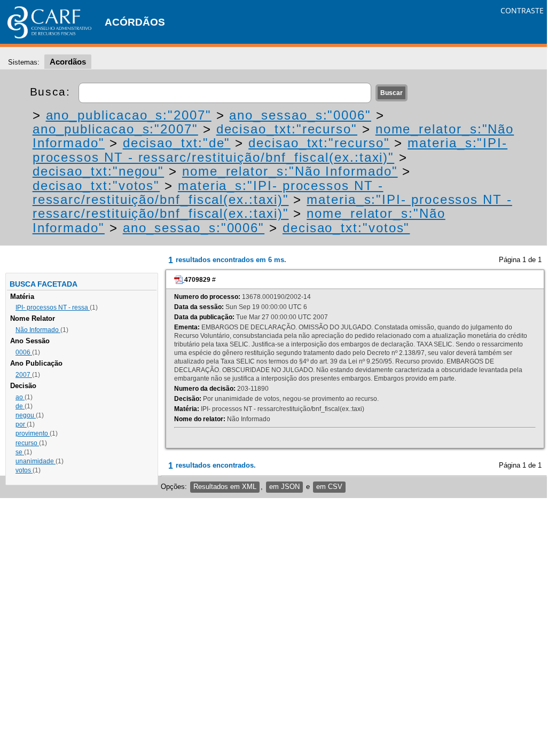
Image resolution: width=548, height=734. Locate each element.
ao (20, 397)
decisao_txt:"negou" (98, 171)
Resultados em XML (224, 487)
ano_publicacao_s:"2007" (129, 115)
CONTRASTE (522, 10)
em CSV (329, 487)
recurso (27, 443)
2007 (23, 374)
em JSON (284, 487)
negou (25, 415)
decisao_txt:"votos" (96, 185)
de (20, 406)
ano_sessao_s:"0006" (300, 115)
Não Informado (37, 330)
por (21, 424)
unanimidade (35, 461)
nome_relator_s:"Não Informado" (290, 171)
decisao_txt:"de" (177, 143)
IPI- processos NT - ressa (52, 307)
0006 (23, 352)
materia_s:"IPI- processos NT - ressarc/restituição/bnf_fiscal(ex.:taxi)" (270, 150)
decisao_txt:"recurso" (286, 129)
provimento (32, 433)
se (19, 452)
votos (24, 470)
